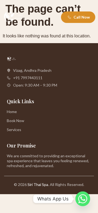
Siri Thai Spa (37, 184)
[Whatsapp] (82, 198)
